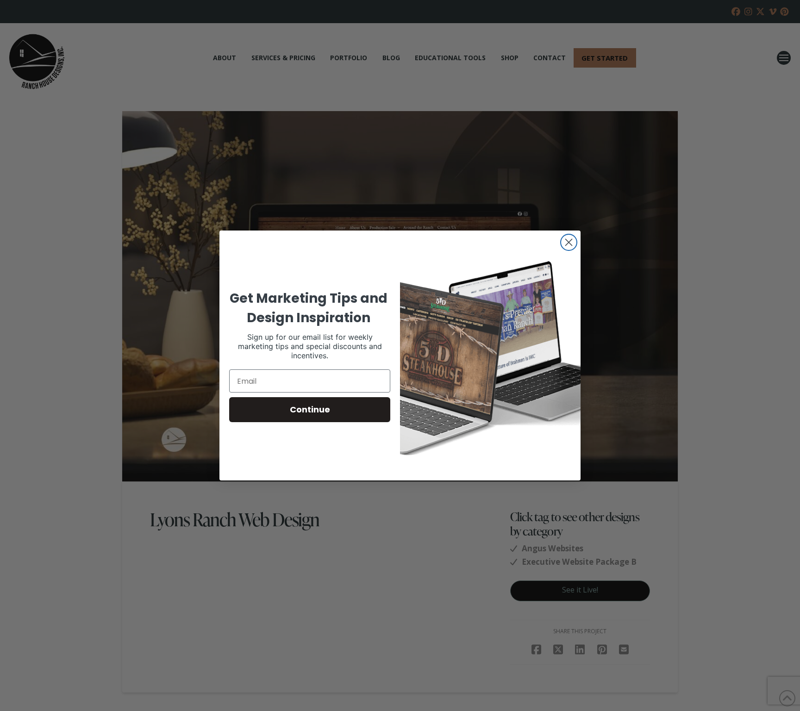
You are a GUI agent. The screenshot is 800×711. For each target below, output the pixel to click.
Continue (310, 409)
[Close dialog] (569, 242)
